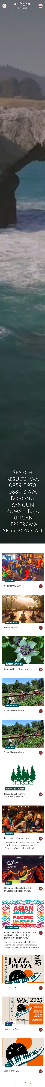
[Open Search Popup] (4, 6)
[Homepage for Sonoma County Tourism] (22, 6)
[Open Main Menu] (41, 6)
